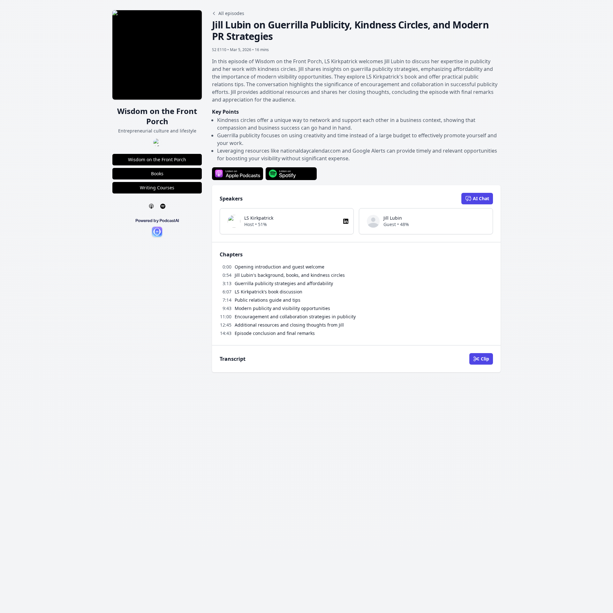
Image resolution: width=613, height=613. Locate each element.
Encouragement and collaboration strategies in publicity (295, 317)
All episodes (231, 13)
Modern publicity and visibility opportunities (282, 308)
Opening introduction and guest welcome (279, 267)
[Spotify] (163, 206)
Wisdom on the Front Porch (157, 159)
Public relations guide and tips (267, 300)
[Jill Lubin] (373, 221)
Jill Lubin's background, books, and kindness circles (290, 275)
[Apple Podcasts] (151, 206)
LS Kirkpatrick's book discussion (268, 292)
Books (157, 173)
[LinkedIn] (346, 221)
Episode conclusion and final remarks (275, 333)
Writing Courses (157, 188)
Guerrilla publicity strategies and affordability (284, 283)
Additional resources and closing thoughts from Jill (289, 325)
